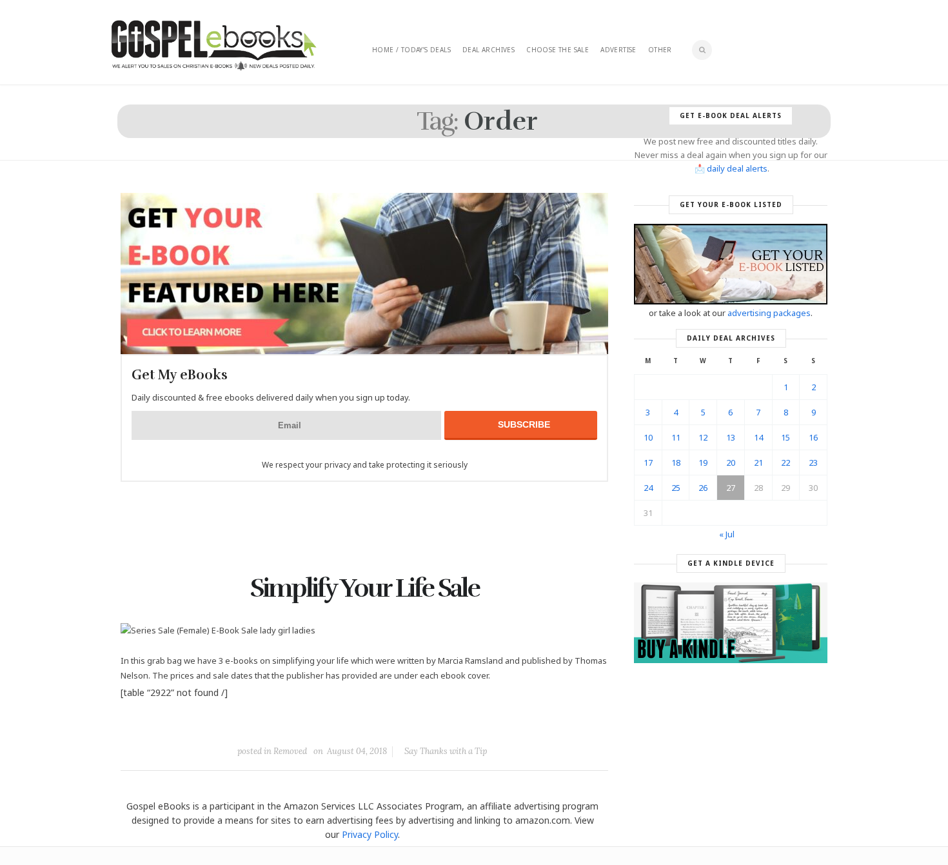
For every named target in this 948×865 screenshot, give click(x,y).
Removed (290, 751)
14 (758, 437)
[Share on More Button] (455, 721)
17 (648, 462)
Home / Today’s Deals (411, 49)
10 (648, 437)
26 (702, 487)
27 (730, 487)
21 (758, 462)
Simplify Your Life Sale (364, 588)
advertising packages (769, 313)
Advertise (618, 49)
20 (730, 462)
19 (702, 462)
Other (660, 49)
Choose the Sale (557, 49)
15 (785, 437)
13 (730, 437)
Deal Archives (488, 49)
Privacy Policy (370, 834)
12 (702, 437)
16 (813, 437)
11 (675, 437)
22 (785, 462)
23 (813, 462)
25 (675, 487)
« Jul (727, 534)
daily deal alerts (737, 168)
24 (648, 487)
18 (675, 462)
